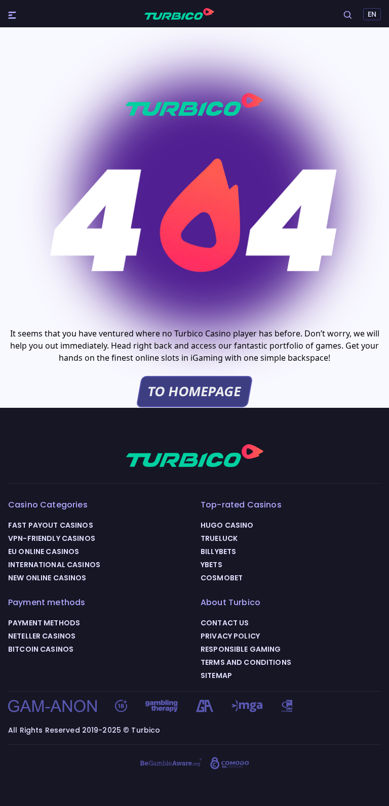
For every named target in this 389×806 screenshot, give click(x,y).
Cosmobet (222, 578)
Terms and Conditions (246, 662)
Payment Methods (44, 623)
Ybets (211, 565)
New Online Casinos (47, 578)
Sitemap (216, 675)
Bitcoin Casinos (40, 649)
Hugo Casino (227, 525)
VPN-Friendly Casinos (51, 538)
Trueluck (219, 538)
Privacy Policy (230, 636)
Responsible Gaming (241, 649)
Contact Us (225, 623)
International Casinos (54, 565)
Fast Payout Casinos (50, 525)
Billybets (218, 551)
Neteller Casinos (41, 636)
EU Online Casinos (43, 551)
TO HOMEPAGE (194, 391)
